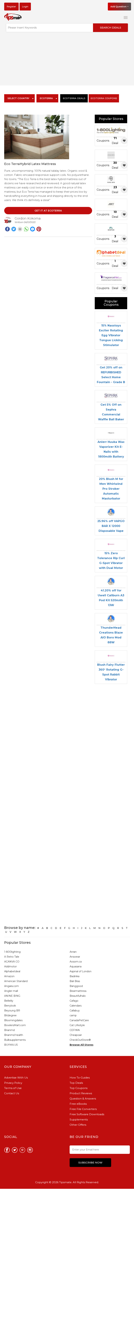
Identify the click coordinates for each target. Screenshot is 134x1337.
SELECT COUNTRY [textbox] (18, 98)
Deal (115, 140)
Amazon (9, 976)
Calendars (75, 1005)
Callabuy (75, 1010)
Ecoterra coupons (104, 98)
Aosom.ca (76, 961)
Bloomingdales (13, 1020)
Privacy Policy (13, 1082)
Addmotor (10, 966)
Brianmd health (13, 1035)
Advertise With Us (16, 1077)
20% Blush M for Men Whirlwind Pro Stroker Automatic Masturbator (111, 488)
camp (73, 1015)
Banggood (76, 986)
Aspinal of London (80, 971)
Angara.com (11, 986)
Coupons (103, 140)
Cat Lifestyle (77, 1025)
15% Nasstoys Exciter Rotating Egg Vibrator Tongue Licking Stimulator (111, 335)
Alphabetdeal (12, 971)
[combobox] (19, 98)
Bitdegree (10, 1015)
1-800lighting (12, 951)
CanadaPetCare (79, 1020)
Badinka (74, 976)
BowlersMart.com (15, 1025)
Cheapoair (76, 1035)
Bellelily (8, 1000)
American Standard (16, 981)
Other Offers (78, 1124)
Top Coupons (78, 1088)
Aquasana (75, 966)
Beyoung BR (12, 1010)
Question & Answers (83, 1098)
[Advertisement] (67, 61)
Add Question (118, 6)
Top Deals (76, 1082)
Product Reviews (81, 1093)
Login (25, 6)
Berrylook (10, 1005)
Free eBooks (78, 1103)
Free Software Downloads (87, 1114)
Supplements (79, 1119)
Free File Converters (83, 1109)
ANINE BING (12, 995)
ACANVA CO (11, 961)
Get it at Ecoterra (48, 210)
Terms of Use (13, 1088)
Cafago (74, 1000)
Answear (75, 956)
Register (11, 6)
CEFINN (75, 1030)
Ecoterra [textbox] (46, 98)
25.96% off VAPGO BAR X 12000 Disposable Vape (111, 526)
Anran (73, 951)
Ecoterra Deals (74, 98)
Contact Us (11, 1093)
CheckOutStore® (80, 1039)
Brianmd (9, 1030)
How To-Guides (80, 1077)
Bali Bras (75, 981)
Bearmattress (78, 991)
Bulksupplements (15, 1039)
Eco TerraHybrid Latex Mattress (30, 164)
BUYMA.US (11, 1044)
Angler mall (11, 991)
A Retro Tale (11, 956)
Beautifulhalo (78, 995)
